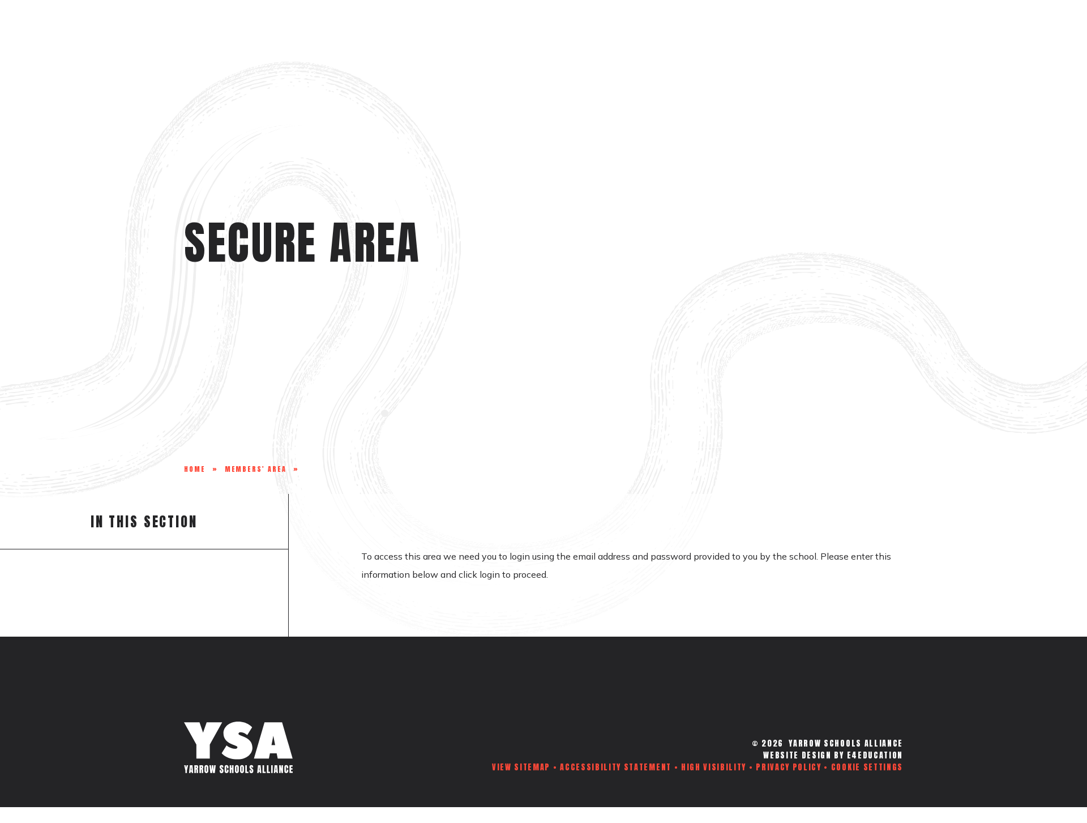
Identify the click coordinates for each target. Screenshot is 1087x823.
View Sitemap (521, 767)
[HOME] (197, 39)
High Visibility (713, 767)
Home (195, 469)
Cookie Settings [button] (867, 767)
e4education (875, 755)
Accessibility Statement (615, 767)
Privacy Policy (788, 767)
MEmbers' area (255, 469)
